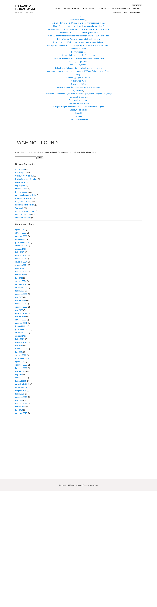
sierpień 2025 (20, 249)
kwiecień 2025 (21, 255)
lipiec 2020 (19, 362)
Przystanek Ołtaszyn (23, 202)
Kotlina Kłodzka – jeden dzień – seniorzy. (78, 55)
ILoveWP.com (94, 485)
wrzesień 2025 (21, 246)
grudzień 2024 (21, 262)
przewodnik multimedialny (26, 195)
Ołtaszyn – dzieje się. (78, 110)
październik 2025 (22, 243)
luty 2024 (19, 278)
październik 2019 (22, 384)
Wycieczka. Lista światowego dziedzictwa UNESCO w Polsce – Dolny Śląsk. (78, 71)
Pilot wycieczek (89, 9)
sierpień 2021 (20, 336)
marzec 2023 (20, 300)
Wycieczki (19, 208)
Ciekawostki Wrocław (24, 176)
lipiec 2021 (19, 339)
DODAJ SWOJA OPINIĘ (132, 13)
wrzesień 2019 (21, 387)
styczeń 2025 (20, 259)
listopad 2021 (20, 326)
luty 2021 (19, 352)
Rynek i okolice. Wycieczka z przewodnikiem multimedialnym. (78, 42)
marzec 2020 (20, 371)
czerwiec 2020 (21, 365)
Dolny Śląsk (20, 182)
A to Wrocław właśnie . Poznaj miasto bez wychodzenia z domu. (79, 23)
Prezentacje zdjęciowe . (78, 100)
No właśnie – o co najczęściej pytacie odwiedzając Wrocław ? (78, 26)
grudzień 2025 (21, 236)
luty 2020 (19, 375)
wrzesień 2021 (21, 333)
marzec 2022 (20, 317)
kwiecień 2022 (21, 313)
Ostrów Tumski (21, 189)
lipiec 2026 (19, 230)
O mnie (58, 9)
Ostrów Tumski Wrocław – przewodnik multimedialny (78, 39)
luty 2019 (19, 410)
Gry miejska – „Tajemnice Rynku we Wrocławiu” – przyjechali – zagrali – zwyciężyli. (79, 94)
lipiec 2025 (19, 252)
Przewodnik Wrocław (24, 198)
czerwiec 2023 (21, 294)
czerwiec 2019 (21, 397)
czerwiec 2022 (21, 307)
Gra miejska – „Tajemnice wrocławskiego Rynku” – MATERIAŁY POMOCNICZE (78, 45)
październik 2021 (22, 329)
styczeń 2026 (20, 233)
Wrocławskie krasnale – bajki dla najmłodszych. (78, 33)
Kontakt (136, 9)
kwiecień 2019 (21, 404)
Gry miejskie (104, 9)
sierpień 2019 (20, 391)
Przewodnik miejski (72, 9)
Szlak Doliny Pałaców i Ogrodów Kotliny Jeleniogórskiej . (78, 68)
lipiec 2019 (19, 394)
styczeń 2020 (20, 378)
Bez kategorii (20, 173)
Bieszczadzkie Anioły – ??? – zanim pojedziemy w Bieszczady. (78, 58)
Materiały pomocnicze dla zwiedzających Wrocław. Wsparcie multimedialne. (78, 29)
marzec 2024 (20, 275)
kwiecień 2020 (21, 368)
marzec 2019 (20, 407)
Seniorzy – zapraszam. (78, 62)
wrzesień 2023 (21, 288)
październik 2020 (22, 358)
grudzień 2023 (21, 284)
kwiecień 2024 (21, 272)
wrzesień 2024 (21, 265)
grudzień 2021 (21, 323)
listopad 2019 (20, 381)
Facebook (117, 13)
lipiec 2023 (19, 291)
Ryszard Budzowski (25, 7)
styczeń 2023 (20, 304)
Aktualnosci (20, 169)
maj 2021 (19, 346)
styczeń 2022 (20, 320)
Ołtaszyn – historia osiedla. (79, 103)
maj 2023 (19, 297)
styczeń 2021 (20, 355)
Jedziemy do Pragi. (78, 81)
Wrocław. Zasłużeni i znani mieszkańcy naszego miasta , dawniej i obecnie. (78, 36)
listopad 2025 (20, 239)
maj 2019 (19, 400)
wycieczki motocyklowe (24, 211)
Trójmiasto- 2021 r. (78, 84)
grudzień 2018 (21, 413)
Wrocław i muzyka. (78, 49)
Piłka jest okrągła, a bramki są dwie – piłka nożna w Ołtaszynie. (78, 107)
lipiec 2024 (19, 268)
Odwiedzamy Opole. (78, 65)
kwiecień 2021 (21, 349)
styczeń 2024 (20, 281)
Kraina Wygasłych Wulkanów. (78, 78)
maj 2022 (19, 310)
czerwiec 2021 (21, 342)
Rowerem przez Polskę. (25, 205)
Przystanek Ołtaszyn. (121, 9)
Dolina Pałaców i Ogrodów (26, 179)
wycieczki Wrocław (23, 214)
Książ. (78, 74)
